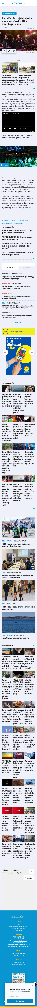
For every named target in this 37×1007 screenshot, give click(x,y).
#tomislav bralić (23, 220)
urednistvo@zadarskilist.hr (18, 953)
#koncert (14, 220)
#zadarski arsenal (7, 223)
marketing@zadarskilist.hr (20, 941)
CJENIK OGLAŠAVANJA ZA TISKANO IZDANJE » (18, 946)
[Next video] (10, 129)
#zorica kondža (18, 223)
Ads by (31, 131)
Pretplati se (20, 1001)
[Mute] (15, 129)
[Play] (4, 129)
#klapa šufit (5, 220)
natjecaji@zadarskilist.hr (18, 943)
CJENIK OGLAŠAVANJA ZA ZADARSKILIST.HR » (18, 944)
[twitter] (9, 51)
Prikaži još (18, 322)
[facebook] (4, 51)
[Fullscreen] (32, 129)
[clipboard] (13, 51)
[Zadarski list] (18, 3)
